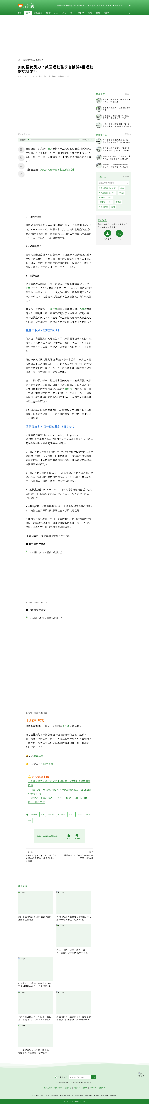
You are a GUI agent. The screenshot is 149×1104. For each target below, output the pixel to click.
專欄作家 (102, 1088)
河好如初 (82, 6)
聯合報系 (88, 1095)
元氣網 (26, 59)
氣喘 (113, 207)
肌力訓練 (82, 309)
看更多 (127, 94)
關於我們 (104, 1095)
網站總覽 (113, 1095)
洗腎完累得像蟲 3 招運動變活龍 (57, 169)
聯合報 (62, 6)
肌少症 (67, 426)
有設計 (92, 6)
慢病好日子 (109, 12)
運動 (50, 148)
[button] (129, 13)
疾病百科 (77, 1088)
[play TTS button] (28, 140)
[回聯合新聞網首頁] (20, 6)
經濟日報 (72, 6)
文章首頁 (93, 1088)
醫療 (48, 12)
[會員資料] (126, 6)
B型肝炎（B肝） (105, 197)
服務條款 (63, 1095)
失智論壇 (38, 12)
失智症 (121, 193)
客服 (47, 1095)
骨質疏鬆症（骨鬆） (107, 193)
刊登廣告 (35, 1095)
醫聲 (98, 12)
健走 (28, 288)
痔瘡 (122, 188)
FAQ (42, 1095)
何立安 (53, 309)
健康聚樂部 (58, 1088)
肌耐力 (68, 388)
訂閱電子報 (47, 764)
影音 (64, 12)
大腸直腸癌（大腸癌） (108, 188)
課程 (72, 12)
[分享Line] (21, 157)
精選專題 (68, 1088)
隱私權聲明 (79, 1095)
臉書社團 (38, 755)
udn (20, 59)
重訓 (28, 330)
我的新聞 (118, 6)
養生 (28, 12)
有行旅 (101, 6)
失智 (90, 12)
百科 (56, 12)
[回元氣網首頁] (28, 5)
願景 (109, 6)
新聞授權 (54, 1095)
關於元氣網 (48, 1088)
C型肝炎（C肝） (105, 202)
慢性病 (66, 726)
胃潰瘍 (118, 202)
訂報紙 (96, 1095)
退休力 (81, 12)
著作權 (70, 1095)
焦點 (20, 12)
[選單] (129, 6)
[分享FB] (21, 149)
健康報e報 (62, 1077)
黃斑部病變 (103, 207)
